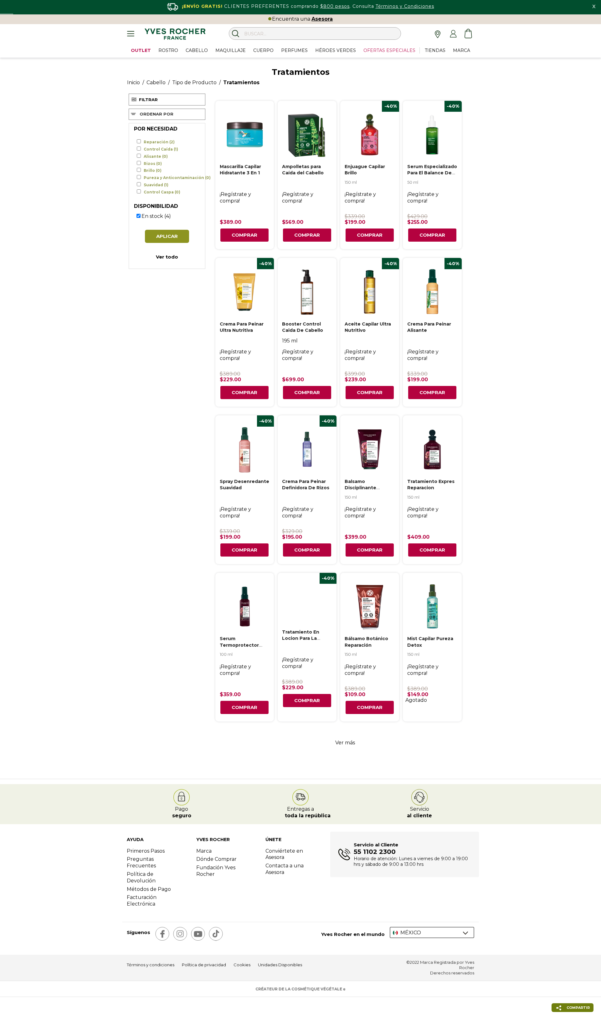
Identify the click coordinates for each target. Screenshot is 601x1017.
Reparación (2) (159, 142)
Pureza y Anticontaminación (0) (177, 178)
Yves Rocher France (175, 35)
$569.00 (292, 222)
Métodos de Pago (149, 889)
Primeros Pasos (146, 851)
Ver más (345, 743)
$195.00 (292, 537)
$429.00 (417, 216)
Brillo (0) (153, 170)
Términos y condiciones (150, 964)
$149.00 (417, 694)
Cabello (156, 82)
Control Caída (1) (161, 149)
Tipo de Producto (194, 82)
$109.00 (355, 694)
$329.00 (292, 531)
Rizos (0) (153, 164)
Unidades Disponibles (280, 964)
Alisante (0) (156, 156)
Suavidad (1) (156, 185)
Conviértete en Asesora (284, 854)
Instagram (180, 934)
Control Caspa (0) (162, 192)
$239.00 (355, 380)
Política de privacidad (204, 964)
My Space (453, 33)
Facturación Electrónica (142, 900)
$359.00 (230, 694)
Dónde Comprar (216, 859)
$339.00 (355, 216)
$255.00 (417, 222)
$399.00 (355, 374)
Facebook (162, 934)
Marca (204, 851)
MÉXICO (410, 933)
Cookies (242, 964)
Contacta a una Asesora (284, 869)
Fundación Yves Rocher (215, 871)
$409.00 (418, 537)
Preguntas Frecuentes (141, 862)
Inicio (133, 82)
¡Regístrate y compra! (235, 197)
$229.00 (230, 380)
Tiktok (216, 934)
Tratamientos (241, 82)
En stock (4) (156, 216)
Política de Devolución (141, 877)
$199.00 (355, 222)
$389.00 (230, 222)
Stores (438, 33)
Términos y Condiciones (405, 6)
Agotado (416, 700)
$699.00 (293, 380)
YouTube (198, 934)
